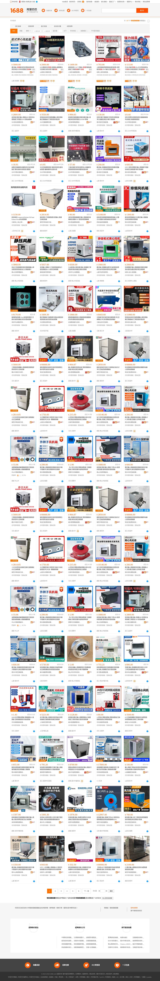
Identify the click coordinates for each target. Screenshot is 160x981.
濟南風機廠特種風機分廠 (69, 944)
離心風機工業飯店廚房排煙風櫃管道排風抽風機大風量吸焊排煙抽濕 (136, 768)
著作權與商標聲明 (68, 974)
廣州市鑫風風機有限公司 (74, 772)
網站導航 (116, 974)
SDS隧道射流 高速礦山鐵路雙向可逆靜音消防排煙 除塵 (51, 68)
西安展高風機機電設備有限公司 (103, 222)
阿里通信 (108, 977)
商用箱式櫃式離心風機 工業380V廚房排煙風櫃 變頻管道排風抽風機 (108, 468)
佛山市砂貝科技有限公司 (74, 672)
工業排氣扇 (134, 75)
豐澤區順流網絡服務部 (115, 937)
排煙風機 (43, 75)
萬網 (113, 977)
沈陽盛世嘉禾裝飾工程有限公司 (142, 947)
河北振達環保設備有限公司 (103, 722)
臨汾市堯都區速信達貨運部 (141, 944)
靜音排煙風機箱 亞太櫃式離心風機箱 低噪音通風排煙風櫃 (136, 218)
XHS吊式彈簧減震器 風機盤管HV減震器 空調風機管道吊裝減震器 (23, 718)
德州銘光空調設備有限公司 (103, 172)
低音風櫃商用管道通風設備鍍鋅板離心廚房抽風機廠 (136, 368)
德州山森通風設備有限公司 (18, 872)
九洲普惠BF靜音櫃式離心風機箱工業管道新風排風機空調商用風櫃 (79, 268)
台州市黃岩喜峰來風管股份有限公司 (131, 122)
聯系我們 (109, 974)
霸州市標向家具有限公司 (128, 941)
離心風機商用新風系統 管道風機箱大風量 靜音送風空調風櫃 (79, 368)
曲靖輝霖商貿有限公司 (140, 941)
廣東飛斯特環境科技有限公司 (46, 272)
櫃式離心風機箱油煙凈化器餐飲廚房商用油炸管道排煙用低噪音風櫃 (108, 268)
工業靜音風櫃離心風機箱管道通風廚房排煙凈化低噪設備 (23, 368)
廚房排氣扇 (141, 75)
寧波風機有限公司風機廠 (69, 947)
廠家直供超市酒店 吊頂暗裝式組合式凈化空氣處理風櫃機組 (108, 368)
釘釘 (131, 977)
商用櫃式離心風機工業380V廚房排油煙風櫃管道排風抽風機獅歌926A (108, 818)
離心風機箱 (15, 75)
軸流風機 (128, 75)
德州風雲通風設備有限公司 (46, 472)
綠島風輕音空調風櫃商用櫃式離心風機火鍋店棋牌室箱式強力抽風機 (23, 818)
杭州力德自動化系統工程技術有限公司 (120, 941)
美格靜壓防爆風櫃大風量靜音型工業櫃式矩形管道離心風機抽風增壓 (108, 768)
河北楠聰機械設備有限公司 (18, 722)
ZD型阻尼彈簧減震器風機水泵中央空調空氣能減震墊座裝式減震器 (79, 418)
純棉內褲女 (123, 937)
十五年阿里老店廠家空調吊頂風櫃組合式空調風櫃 (23, 418)
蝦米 (88, 977)
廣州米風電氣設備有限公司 (103, 422)
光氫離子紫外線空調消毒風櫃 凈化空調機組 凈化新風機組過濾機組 (108, 318)
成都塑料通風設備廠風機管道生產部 (97, 937)
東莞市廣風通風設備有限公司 (131, 872)
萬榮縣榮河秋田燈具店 (127, 947)
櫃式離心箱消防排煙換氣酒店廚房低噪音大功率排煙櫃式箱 (23, 68)
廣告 (33, 69)
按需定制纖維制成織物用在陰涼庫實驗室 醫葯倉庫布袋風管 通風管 (23, 168)
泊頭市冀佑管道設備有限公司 (74, 422)
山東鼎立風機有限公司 (46, 72)
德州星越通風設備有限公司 (74, 222)
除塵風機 (55, 75)
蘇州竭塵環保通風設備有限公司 (46, 672)
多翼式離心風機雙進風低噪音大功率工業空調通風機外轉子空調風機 (136, 668)
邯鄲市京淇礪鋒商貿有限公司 (74, 472)
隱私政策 (92, 974)
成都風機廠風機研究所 (93, 944)
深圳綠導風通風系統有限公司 (74, 122)
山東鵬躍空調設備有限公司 (131, 772)
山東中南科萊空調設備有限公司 (74, 872)
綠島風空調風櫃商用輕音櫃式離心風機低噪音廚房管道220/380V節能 (79, 118)
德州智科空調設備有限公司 (103, 122)
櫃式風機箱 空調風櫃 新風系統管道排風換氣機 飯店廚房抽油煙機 (51, 318)
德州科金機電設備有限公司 (131, 672)
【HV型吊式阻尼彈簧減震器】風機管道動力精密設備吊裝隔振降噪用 (79, 468)
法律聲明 (78, 974)
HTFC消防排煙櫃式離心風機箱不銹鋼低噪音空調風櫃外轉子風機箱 (136, 168)
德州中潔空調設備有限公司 (131, 472)
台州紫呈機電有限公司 (18, 122)
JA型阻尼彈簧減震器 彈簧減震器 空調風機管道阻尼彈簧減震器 (108, 718)
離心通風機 (77, 75)
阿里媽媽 (82, 977)
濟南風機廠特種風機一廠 (81, 944)
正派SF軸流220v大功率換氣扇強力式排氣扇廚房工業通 (136, 68)
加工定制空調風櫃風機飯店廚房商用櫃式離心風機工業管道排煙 (108, 418)
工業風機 (84, 75)
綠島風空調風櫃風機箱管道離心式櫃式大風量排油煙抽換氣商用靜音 (108, 218)
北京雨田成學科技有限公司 (46, 322)
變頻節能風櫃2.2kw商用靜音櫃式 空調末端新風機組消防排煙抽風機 (23, 318)
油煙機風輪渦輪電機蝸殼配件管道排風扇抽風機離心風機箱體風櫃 (23, 468)
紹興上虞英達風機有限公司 (103, 72)
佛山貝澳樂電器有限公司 (18, 272)
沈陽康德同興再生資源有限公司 (142, 937)
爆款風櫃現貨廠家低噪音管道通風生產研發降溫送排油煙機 (51, 368)
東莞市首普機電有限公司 (103, 822)
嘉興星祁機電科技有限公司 (46, 772)
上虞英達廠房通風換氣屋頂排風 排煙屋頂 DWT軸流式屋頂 (108, 68)
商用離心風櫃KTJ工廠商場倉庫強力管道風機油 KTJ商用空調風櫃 (51, 268)
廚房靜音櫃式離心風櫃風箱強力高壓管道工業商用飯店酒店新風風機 (79, 718)
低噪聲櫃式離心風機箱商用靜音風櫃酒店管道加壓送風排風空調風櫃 (136, 268)
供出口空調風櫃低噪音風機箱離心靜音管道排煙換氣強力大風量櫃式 (23, 268)
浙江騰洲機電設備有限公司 (103, 672)
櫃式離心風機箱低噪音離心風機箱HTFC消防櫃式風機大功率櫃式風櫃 (136, 418)
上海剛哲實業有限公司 (46, 722)
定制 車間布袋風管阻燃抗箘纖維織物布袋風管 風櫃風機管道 (136, 118)
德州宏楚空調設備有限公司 (131, 222)
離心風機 (71, 75)
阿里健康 (137, 977)
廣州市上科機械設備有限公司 (46, 822)
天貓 (56, 977)
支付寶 (122, 977)
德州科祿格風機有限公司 (18, 72)
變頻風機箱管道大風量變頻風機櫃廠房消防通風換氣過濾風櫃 (79, 318)
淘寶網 (51, 977)
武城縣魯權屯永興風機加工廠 (74, 322)
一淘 (65, 977)
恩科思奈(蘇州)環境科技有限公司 (131, 322)
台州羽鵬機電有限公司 (46, 122)
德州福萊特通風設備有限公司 (18, 772)
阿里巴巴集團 (12, 977)
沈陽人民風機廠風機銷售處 (94, 947)
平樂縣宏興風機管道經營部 (69, 937)
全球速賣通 (44, 977)
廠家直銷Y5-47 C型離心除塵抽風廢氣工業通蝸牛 (79, 68)
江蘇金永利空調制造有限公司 (103, 322)
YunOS (101, 977)
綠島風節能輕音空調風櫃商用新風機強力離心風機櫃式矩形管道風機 (108, 668)
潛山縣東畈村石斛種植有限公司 (118, 944)
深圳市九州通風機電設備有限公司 (74, 272)
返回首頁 (98, 898)
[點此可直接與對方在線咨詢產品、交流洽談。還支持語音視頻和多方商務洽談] (62, 131)
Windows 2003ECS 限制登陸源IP (130, 944)
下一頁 (86, 891)
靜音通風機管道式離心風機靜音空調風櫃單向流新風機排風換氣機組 (79, 868)
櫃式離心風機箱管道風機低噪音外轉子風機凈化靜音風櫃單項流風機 (51, 468)
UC (117, 977)
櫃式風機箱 (22, 75)
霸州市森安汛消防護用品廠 (18, 372)
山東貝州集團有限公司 (46, 422)
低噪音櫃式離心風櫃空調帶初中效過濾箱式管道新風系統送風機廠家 (79, 818)
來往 (127, 977)
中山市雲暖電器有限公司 (18, 472)
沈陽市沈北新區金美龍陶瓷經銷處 (118, 947)
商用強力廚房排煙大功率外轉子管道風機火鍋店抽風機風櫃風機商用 (51, 818)
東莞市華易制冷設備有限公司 (46, 222)
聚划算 (61, 977)
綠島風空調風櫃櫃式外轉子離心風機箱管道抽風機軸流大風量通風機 (51, 768)
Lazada (149, 977)
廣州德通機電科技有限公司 (74, 722)
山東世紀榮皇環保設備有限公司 (103, 272)
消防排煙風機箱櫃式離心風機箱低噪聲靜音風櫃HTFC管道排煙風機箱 (79, 218)
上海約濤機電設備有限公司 (74, 72)
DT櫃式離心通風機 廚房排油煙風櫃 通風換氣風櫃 (136, 868)
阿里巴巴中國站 (34, 977)
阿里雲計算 (94, 977)
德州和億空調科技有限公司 (131, 822)
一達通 (143, 977)
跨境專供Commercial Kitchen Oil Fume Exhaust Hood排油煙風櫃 (23, 218)
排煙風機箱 (29, 75)
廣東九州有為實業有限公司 (131, 722)
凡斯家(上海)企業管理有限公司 (18, 222)
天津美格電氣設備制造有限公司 (103, 772)
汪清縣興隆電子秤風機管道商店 (83, 937)
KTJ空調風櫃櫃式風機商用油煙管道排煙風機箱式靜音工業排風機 (136, 718)
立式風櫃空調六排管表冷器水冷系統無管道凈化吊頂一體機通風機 (51, 418)
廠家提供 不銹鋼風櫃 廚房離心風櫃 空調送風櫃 (51, 218)
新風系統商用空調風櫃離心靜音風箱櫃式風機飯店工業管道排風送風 (51, 118)
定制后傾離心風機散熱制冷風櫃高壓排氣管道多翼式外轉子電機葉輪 (79, 668)
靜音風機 (49, 75)
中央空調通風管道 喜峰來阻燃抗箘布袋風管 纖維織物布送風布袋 (51, 168)
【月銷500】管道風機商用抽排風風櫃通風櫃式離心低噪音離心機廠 (108, 868)
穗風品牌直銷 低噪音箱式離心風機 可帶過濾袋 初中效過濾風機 (79, 768)
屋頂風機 (105, 75)
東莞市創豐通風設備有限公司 (74, 822)
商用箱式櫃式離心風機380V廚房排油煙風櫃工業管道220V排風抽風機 (23, 118)
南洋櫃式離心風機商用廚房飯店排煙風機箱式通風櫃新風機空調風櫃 (51, 718)
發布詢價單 (134, 908)
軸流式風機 (112, 75)
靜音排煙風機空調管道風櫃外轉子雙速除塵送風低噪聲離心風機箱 (23, 768)
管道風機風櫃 (114, 908)
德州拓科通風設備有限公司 (131, 172)
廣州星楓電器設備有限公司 (74, 372)
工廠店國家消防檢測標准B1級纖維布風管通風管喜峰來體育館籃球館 (79, 168)
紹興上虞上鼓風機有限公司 (131, 272)
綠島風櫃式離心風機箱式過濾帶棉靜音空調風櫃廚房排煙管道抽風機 (51, 668)
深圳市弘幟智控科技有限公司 (18, 322)
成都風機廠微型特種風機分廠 (83, 947)
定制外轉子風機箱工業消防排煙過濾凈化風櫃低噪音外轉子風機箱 (108, 118)
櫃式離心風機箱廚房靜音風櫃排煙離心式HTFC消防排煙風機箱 (108, 168)
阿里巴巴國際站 (23, 977)
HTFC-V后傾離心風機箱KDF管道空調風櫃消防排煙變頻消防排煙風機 (51, 868)
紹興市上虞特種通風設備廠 (46, 872)
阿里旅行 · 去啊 (73, 977)
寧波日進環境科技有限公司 (46, 372)
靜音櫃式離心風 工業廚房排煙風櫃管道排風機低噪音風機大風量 (136, 818)
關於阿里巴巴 (100, 974)
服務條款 (85, 974)
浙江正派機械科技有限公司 (131, 72)
